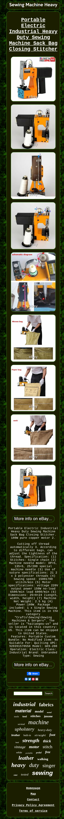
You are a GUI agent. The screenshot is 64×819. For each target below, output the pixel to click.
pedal (39, 752)
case (15, 775)
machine (38, 722)
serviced (21, 724)
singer (48, 765)
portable (29, 753)
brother (15, 735)
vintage (19, 747)
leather (26, 758)
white (19, 752)
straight (40, 735)
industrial (24, 704)
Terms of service (33, 811)
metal (49, 712)
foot (52, 735)
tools (16, 716)
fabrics (46, 704)
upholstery (24, 729)
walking (42, 759)
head (17, 742)
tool (24, 716)
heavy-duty (45, 730)
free (47, 752)
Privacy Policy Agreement (33, 805)
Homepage (33, 788)
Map (33, 794)
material (23, 710)
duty (34, 765)
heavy (18, 765)
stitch (47, 746)
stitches (35, 716)
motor (34, 747)
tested (24, 774)
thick (47, 741)
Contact (33, 799)
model (39, 711)
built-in (27, 735)
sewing (42, 772)
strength (30, 740)
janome (48, 716)
